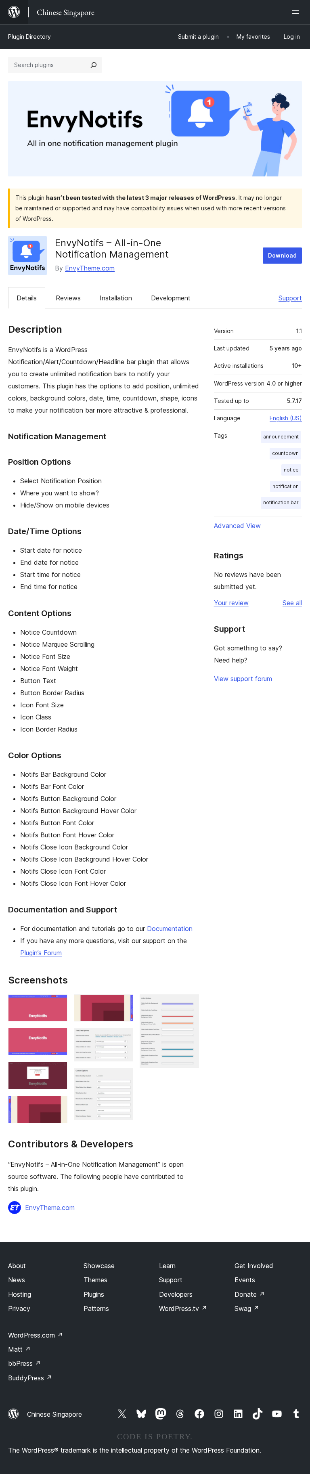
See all (292, 603)
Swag (247, 1308)
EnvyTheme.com (90, 268)
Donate (250, 1294)
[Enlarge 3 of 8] (56, 1073)
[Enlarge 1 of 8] (56, 1005)
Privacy (19, 1308)
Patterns (96, 1308)
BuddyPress (30, 1378)
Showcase (99, 1266)
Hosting (19, 1294)
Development (171, 298)
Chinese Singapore (54, 1414)
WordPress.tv (183, 1308)
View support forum (243, 679)
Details (27, 298)
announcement (281, 437)
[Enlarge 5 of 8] (122, 1005)
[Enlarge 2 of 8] (56, 1039)
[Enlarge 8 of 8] (188, 1005)
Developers (176, 1294)
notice (291, 470)
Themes (95, 1280)
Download (282, 255)
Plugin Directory (29, 36)
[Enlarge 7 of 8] (122, 1079)
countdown (285, 453)
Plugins (94, 1294)
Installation (116, 298)
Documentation (170, 929)
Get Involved (254, 1266)
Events (245, 1280)
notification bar (281, 502)
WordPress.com (35, 1335)
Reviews (68, 298)
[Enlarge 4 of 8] (56, 1107)
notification (285, 486)
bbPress (24, 1363)
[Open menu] (297, 12)
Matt (19, 1349)
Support (290, 298)
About (17, 1266)
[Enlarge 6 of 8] (122, 1039)
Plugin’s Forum (41, 953)
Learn (167, 1266)
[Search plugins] (94, 65)
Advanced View (237, 526)
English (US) (286, 418)
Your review (231, 603)
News (16, 1280)
